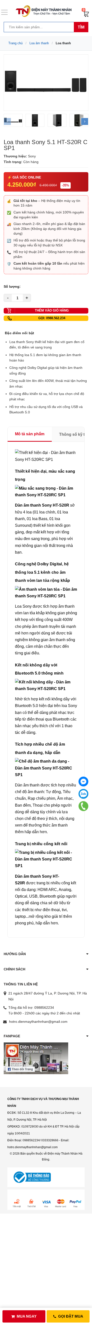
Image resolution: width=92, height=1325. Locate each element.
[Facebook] (83, 781)
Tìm (81, 27)
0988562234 (44, 1007)
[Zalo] (83, 794)
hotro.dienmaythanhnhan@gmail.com (38, 1022)
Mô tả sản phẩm (29, 434)
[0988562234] (84, 806)
